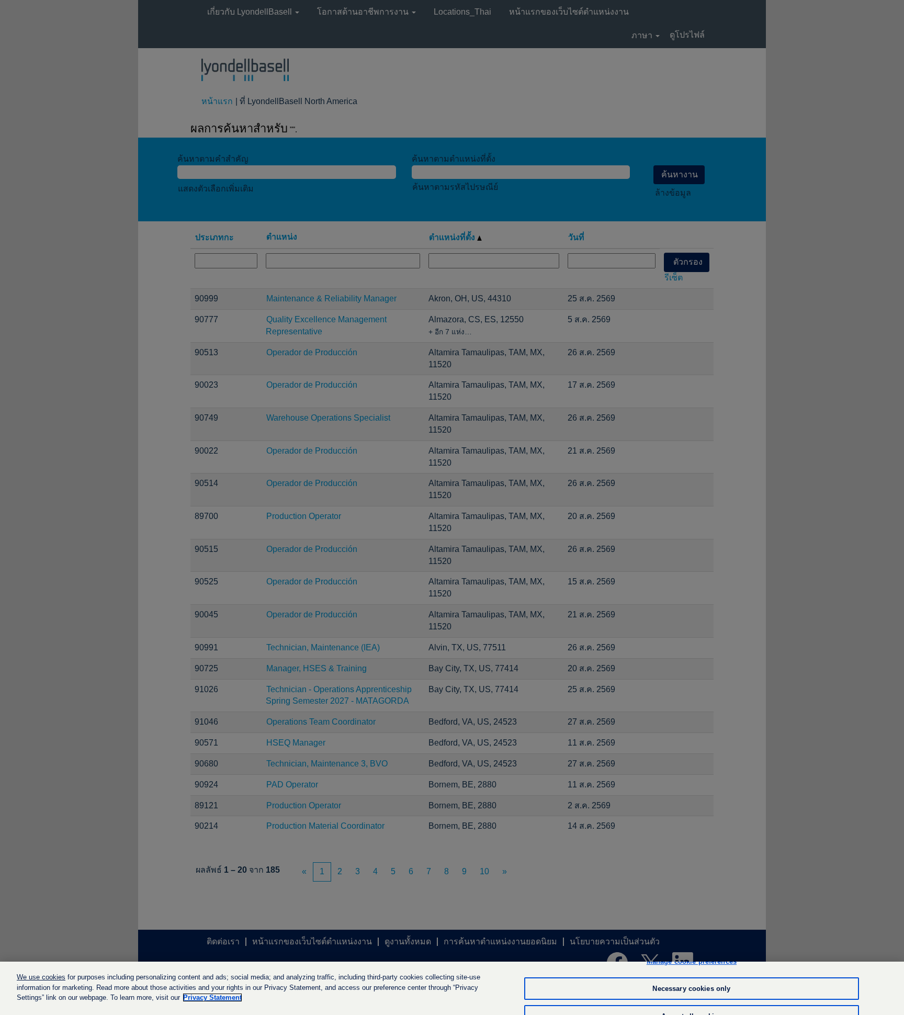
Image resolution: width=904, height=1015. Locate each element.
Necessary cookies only (691, 989)
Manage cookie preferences (692, 961)
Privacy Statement (212, 997)
